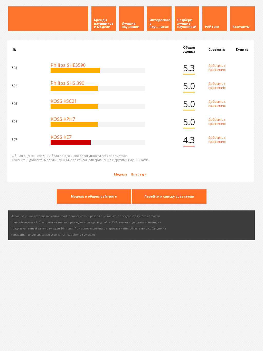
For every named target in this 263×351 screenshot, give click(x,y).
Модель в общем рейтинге (94, 196)
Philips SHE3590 (68, 65)
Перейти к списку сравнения (169, 196)
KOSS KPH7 (63, 119)
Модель (121, 174)
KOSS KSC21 (64, 101)
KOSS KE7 (61, 137)
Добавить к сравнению (217, 68)
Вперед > (139, 174)
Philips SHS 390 (67, 83)
